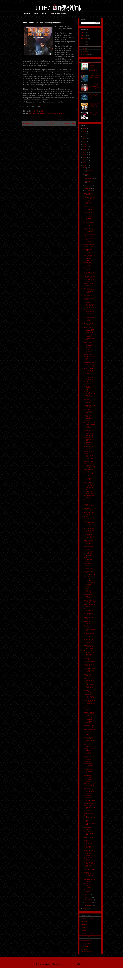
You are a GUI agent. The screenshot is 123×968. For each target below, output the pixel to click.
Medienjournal (85, 924)
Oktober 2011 (89, 178)
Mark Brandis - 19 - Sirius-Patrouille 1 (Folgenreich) (94, 77)
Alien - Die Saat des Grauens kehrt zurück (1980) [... (89, 720)
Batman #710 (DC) (88, 500)
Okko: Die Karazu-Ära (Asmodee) (89, 679)
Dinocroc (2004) (89, 212)
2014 (84, 160)
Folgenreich (41, 113)
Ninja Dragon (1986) (88, 846)
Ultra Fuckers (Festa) (88, 268)
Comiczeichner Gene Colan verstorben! (88, 377)
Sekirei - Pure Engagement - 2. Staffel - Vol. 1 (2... (89, 523)
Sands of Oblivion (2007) (89, 605)
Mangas (83, 41)
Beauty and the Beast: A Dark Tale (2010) (89, 646)
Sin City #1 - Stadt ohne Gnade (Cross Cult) (89, 553)
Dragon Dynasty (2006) (89, 614)
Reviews (61, 113)
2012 (84, 165)
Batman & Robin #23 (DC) (89, 474)
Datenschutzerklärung (58, 13)
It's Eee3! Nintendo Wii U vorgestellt (89, 841)
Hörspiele (54, 113)
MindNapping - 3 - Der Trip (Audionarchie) (89, 660)
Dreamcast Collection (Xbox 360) (88, 411)
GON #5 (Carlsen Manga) (89, 284)
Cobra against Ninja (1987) (88, 890)
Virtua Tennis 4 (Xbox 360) (88, 350)
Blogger (83, 964)
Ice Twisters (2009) (87, 675)
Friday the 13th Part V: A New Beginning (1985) (94, 86)
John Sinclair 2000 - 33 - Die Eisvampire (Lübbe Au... (89, 217)
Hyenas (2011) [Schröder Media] (88, 547)
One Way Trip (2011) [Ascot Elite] (93, 95)
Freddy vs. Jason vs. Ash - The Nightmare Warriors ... (89, 653)
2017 (84, 152)
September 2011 (90, 181)
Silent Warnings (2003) (89, 496)
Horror (48, 113)
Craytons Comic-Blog (87, 918)
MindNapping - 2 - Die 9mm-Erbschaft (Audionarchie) (89, 798)
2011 (84, 168)
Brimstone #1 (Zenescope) (88, 609)
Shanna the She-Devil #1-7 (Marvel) (89, 387)
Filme (82, 35)
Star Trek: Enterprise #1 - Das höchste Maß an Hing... (89, 305)
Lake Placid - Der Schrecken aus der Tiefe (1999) (89, 759)
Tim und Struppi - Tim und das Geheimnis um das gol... (89, 279)
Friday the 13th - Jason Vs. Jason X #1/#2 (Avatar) (89, 739)
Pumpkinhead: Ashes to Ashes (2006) (89, 224)
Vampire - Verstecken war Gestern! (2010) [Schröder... (89, 770)
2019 (84, 147)
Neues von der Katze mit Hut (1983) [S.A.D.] (89, 465)
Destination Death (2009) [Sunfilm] (89, 406)
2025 (84, 131)
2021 (84, 141)
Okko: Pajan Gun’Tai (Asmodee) (88, 578)
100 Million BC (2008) (88, 780)
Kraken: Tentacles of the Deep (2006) (89, 635)
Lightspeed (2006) (89, 234)
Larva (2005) (88, 354)
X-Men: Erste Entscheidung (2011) (89, 559)
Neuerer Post (28, 123)
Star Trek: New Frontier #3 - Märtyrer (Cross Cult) (89, 628)
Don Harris (32, 113)
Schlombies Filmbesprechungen (87, 950)
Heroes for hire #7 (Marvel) (89, 509)
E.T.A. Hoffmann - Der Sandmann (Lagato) (89, 530)
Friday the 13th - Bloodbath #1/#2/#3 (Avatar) (89, 751)
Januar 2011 (89, 905)
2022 (84, 139)
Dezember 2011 (89, 170)
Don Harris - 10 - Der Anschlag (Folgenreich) (89, 364)
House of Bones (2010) (89, 665)
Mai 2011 (88, 894)
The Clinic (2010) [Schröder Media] (89, 584)
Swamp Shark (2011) (88, 299)
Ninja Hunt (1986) (89, 869)
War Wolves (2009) (87, 828)
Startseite (27, 13)
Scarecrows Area (86, 943)
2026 (84, 128)
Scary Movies (85, 946)
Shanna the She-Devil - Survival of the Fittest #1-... (89, 312)
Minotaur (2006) (89, 295)
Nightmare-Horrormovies (88, 937)
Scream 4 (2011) (89, 265)
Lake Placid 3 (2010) (88, 708)
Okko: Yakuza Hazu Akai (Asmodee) (88, 541)
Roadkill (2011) (88, 837)
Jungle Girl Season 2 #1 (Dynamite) (88, 229)
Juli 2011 (87, 188)
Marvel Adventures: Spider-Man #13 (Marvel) (88, 456)
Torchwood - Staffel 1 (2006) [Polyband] (89, 536)
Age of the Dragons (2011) (89, 504)
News (82, 45)
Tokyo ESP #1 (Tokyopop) (93, 113)
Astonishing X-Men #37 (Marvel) (88, 590)
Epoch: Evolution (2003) (89, 382)
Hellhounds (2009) (87, 622)
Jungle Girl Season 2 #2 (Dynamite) (88, 208)
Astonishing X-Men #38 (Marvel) (88, 401)
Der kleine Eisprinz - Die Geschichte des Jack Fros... (89, 790)
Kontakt (44, 13)
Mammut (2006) (89, 803)
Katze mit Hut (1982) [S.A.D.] (89, 601)
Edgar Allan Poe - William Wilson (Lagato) (89, 670)
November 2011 (89, 174)
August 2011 (89, 185)
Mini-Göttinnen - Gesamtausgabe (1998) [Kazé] (89, 572)
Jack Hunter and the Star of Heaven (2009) (89, 491)
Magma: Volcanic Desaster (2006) (89, 319)
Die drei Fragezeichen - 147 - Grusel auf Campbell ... (89, 290)
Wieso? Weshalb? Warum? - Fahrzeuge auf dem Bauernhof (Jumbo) (89, 68)
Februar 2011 (89, 902)
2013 (84, 162)
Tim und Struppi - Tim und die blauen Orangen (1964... (89, 201)
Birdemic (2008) (89, 813)
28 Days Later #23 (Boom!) (88, 324)
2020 (84, 144)
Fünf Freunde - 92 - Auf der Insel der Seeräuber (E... (89, 703)
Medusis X (84, 930)
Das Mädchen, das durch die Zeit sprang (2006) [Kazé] (89, 432)
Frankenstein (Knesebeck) (88, 776)
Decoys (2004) (88, 461)
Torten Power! (88, 246)
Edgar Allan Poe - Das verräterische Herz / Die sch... (89, 566)
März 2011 (88, 900)
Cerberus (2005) (89, 244)
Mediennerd (84, 927)
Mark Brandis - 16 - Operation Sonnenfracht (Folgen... (89, 257)
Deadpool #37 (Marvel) (88, 193)
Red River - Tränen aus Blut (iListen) (89, 885)
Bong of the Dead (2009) (89, 513)
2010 (84, 908)
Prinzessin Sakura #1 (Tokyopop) (89, 691)
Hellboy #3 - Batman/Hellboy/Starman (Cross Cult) (89, 808)
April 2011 (88, 897)
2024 (84, 134)
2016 (84, 154)
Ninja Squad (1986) (88, 858)
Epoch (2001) (88, 451)
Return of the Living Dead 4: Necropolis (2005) (89, 345)
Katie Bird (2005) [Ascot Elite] (89, 273)
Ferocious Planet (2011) (89, 880)
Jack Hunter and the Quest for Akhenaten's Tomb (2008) (89, 685)
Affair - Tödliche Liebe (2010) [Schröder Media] (89, 371)
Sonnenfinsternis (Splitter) (89, 470)
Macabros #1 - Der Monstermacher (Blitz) (89, 822)
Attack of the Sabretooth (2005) (88, 251)
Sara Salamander (86, 940)
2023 (84, 136)
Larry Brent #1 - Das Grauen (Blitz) (89, 833)
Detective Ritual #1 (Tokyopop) (89, 764)
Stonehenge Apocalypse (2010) (88, 596)
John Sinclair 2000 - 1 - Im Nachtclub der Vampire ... (89, 239)
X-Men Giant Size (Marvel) (89, 447)
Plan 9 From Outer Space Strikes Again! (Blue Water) (89, 485)
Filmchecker (84, 921)
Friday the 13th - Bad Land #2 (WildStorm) (89, 640)
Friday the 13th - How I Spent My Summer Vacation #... (89, 853)
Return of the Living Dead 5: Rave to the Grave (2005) (89, 330)
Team (36, 13)
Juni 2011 (88, 191)
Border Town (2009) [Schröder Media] (88, 417)
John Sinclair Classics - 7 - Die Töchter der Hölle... (89, 337)
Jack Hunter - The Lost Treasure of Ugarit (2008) (89, 696)
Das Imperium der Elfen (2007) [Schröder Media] (89, 732)
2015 (84, 157)
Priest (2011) (88, 262)
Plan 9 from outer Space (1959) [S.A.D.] (89, 358)
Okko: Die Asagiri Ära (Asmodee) (89, 784)
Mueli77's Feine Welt (87, 934)
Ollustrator (68, 964)
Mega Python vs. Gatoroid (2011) (89, 816)
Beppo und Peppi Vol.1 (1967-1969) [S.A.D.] (94, 105)
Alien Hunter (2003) (88, 478)
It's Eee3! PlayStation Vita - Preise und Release (89, 874)
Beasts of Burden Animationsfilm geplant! (89, 713)
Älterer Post (70, 123)
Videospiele (84, 54)
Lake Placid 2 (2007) (88, 745)
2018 (84, 149)
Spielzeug (84, 51)
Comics (83, 32)
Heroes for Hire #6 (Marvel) (89, 726)
